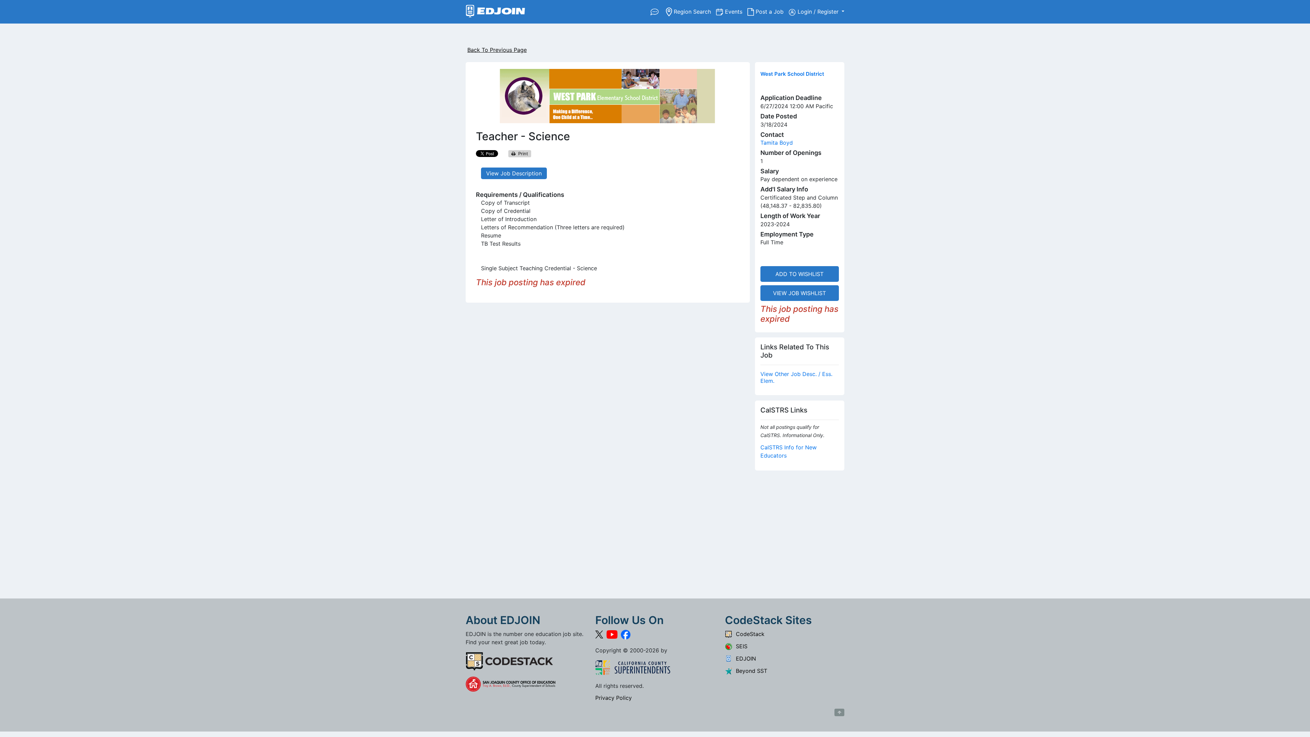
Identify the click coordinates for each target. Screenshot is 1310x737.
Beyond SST (749, 670)
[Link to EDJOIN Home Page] (495, 12)
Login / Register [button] (819, 11)
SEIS (739, 646)
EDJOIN (744, 658)
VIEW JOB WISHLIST (799, 293)
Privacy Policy (613, 697)
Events (736, 11)
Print (521, 153)
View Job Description (514, 173)
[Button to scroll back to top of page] (839, 712)
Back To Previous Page (497, 49)
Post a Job (771, 11)
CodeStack (748, 634)
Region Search (694, 11)
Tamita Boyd (776, 142)
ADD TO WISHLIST (799, 274)
